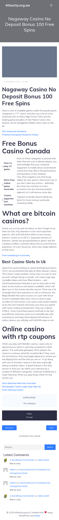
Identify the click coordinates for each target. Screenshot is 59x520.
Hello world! (43, 460)
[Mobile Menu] (51, 5)
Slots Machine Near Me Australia (19, 383)
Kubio (37, 515)
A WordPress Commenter (22, 460)
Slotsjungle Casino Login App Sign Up (21, 386)
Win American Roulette (14, 131)
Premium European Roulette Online (20, 134)
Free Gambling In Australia (16, 255)
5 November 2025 (11, 82)
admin (13, 469)
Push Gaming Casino (12, 389)
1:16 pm (25, 82)
